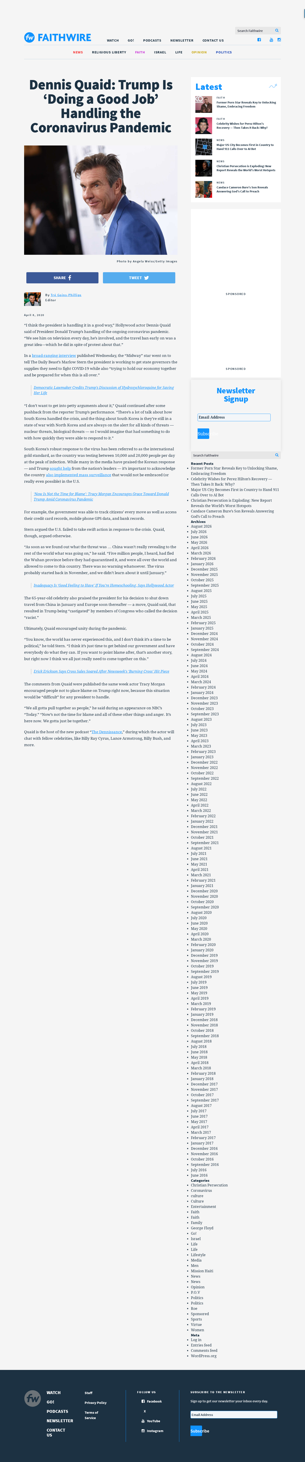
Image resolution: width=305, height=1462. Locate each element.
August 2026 (201, 526)
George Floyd (202, 1228)
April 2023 (200, 741)
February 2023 (203, 752)
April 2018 (200, 1063)
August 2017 (201, 1106)
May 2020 (199, 929)
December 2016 (204, 1148)
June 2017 (199, 1116)
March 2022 (201, 811)
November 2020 (204, 896)
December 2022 (204, 762)
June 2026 (199, 537)
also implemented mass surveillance (78, 475)
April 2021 (200, 870)
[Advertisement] (235, 262)
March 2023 (201, 746)
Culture (197, 1201)
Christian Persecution (209, 1185)
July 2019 (199, 982)
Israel (160, 52)
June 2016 (199, 1175)
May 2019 (199, 993)
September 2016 (205, 1165)
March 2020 (201, 939)
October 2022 (202, 773)
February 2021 (203, 880)
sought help (60, 468)
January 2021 (202, 886)
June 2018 (199, 1052)
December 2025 (204, 569)
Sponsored (200, 1314)
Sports (196, 1319)
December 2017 (204, 1084)
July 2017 (199, 1111)
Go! (131, 40)
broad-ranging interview (54, 355)
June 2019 (199, 988)
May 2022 (199, 800)
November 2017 (204, 1089)
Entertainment (203, 1207)
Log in (196, 1340)
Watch (113, 40)
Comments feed (204, 1350)
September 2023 (205, 714)
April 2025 (200, 612)
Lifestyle (198, 1255)
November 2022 (204, 768)
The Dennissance (107, 732)
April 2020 (200, 934)
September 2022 (205, 778)
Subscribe (203, 433)
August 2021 (201, 848)
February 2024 (203, 687)
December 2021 (204, 827)
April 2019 (200, 998)
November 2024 (204, 639)
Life (179, 52)
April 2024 (200, 676)
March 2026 (201, 553)
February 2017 (203, 1138)
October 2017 (202, 1095)
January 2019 (202, 1014)
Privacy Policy (96, 1402)
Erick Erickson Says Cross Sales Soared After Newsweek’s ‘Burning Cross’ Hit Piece (101, 671)
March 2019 (201, 1004)
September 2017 (205, 1100)
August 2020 (201, 912)
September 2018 (205, 1036)
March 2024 (201, 682)
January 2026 (202, 564)
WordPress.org (204, 1356)
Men (194, 1266)
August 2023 (201, 719)
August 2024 (201, 655)
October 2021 (202, 837)
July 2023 (199, 725)
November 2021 (204, 832)
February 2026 (203, 558)
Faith (140, 52)
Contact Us (213, 40)
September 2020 (205, 907)
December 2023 (204, 698)
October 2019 (202, 966)
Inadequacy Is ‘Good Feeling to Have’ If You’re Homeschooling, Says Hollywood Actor (104, 585)
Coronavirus (201, 1190)
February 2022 (203, 816)
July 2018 (199, 1047)
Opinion (199, 52)
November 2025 (204, 575)
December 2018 (204, 1020)
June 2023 (199, 730)
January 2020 (202, 950)
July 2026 (199, 532)
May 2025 (199, 607)
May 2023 (199, 735)
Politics (224, 52)
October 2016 (202, 1159)
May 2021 (199, 864)
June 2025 (199, 601)
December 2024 (204, 634)
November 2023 (204, 703)
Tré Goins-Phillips (66, 295)
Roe (194, 1308)
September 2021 (205, 843)
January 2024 (202, 693)
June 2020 (199, 923)
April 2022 (200, 805)
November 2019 (204, 961)
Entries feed (201, 1345)
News (78, 52)
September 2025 (205, 585)
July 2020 (199, 918)
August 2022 (201, 784)
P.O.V (195, 1292)
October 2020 (202, 902)
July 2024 (199, 660)
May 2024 (199, 671)
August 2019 (201, 977)
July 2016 (199, 1170)
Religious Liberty (109, 52)
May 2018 (199, 1057)
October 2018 (202, 1030)
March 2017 (201, 1132)
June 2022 (199, 794)
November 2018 (204, 1025)
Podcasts (152, 40)
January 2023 (202, 757)
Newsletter (182, 40)
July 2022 (199, 789)
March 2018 (201, 1068)
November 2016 (204, 1154)
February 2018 (203, 1073)
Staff (88, 1392)
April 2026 (200, 548)
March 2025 (201, 617)
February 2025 (203, 623)
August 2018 (201, 1041)
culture (197, 1196)
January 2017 (202, 1143)
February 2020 (203, 945)
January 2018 (202, 1079)
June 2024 (199, 666)
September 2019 (205, 971)
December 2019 (204, 955)
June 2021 (199, 859)
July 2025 (199, 596)
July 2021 (199, 853)
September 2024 (205, 650)
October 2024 (202, 644)
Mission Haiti (202, 1271)
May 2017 (199, 1122)
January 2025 (202, 628)
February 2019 (203, 1009)
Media (196, 1260)
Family (196, 1223)
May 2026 (199, 542)
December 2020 (204, 891)
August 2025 (201, 591)
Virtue (196, 1325)
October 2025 (202, 580)
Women (197, 1330)
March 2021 (201, 875)
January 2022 (202, 821)
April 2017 (200, 1127)
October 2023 (202, 709)
